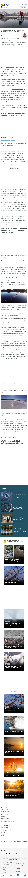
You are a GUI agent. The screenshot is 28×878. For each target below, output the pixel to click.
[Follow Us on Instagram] (6, 853)
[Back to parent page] (4, 6)
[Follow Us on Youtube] (10, 853)
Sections (23, 7)
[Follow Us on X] (20, 853)
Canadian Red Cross (17, 89)
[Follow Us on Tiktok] (13, 853)
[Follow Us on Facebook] (3, 853)
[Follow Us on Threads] (16, 853)
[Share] (2, 36)
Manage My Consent (6, 814)
